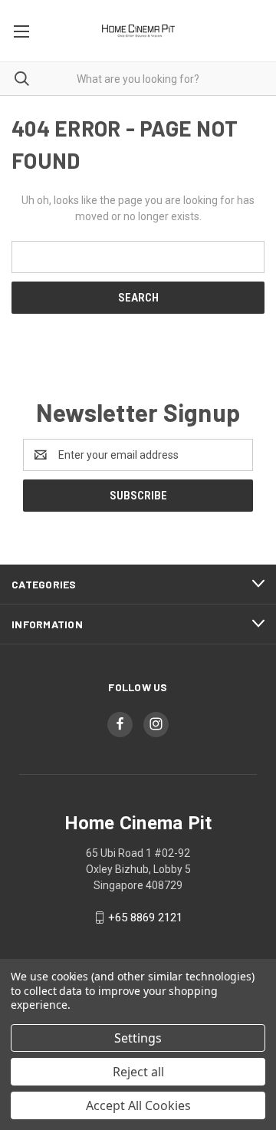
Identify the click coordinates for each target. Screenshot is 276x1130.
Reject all (138, 1071)
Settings (138, 1038)
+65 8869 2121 (145, 917)
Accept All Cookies (138, 1105)
